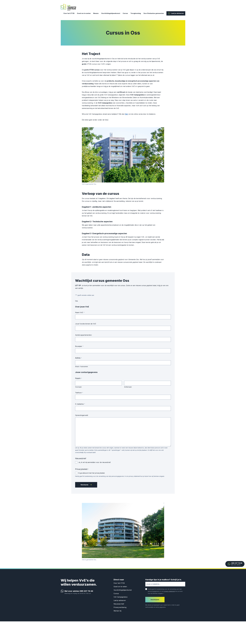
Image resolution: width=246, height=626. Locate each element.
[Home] (68, 7)
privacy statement (169, 591)
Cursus (125, 13)
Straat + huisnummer (81, 366)
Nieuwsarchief (119, 604)
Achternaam (128, 387)
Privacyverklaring (120, 607)
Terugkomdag (135, 13)
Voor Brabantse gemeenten (153, 13)
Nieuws (96, 13)
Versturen (84, 485)
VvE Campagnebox (121, 597)
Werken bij (117, 611)
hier (126, 114)
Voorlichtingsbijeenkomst (110, 13)
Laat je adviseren (177, 13)
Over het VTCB (68, 13)
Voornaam (78, 387)
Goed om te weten (84, 13)
